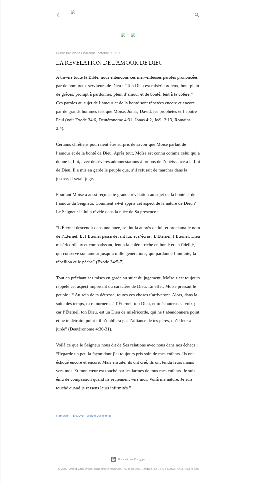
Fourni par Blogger (132, 459)
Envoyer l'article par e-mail (92, 415)
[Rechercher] (197, 14)
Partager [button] (62, 415)
